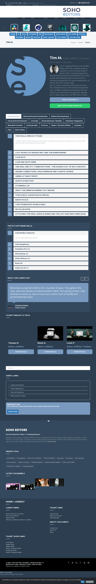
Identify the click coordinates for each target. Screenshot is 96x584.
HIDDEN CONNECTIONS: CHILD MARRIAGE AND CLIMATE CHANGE (44, 171)
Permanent (39, 18)
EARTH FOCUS (21, 200)
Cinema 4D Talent (68, 462)
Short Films (20, 130)
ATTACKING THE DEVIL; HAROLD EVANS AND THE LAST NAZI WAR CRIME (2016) (50, 214)
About (60, 18)
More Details (21, 352)
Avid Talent (9, 542)
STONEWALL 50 (22, 186)
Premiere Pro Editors (14, 466)
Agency (19, 501)
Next (92, 28)
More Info (90, 581)
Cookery (77, 125)
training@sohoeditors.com (48, 5)
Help (79, 18)
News (51, 532)
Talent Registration (17, 388)
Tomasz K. (13, 343)
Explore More (51, 441)
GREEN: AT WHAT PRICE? (26, 176)
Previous (4, 28)
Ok (83, 581)
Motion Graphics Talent (14, 552)
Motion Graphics (23, 462)
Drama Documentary (60, 116)
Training (51, 18)
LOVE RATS (20, 157)
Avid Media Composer (25, 233)
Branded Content (15, 125)
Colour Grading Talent (13, 548)
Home (19, 18)
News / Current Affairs (61, 125)
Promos (44, 125)
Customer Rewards (17, 385)
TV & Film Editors (49, 458)
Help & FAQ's (10, 518)
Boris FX (18, 263)
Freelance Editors (37, 462)
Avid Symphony (22, 244)
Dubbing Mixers (28, 466)
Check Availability (70, 100)
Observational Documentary (35, 116)
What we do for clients (18, 396)
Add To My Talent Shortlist (70, 106)
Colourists (60, 458)
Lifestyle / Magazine (74, 121)
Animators (69, 458)
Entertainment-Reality (52, 462)
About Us (53, 530)
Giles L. (52, 487)
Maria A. (41, 343)
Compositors (21, 458)
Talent (28, 18)
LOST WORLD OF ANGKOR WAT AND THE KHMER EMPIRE (40, 153)
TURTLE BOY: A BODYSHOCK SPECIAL (32, 195)
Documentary (13, 116)
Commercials (31, 125)
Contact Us (53, 528)
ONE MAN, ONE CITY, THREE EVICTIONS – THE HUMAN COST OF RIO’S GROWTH (50, 167)
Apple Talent (10, 544)
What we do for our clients (15, 514)
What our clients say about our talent (18, 520)
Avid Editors (11, 458)
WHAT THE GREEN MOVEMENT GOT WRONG (35, 190)
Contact (70, 18)
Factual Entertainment (17, 121)
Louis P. (71, 343)
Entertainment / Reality (52, 121)
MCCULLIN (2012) (22, 209)
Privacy (9, 566)
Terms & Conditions (17, 392)
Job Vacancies (54, 518)
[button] (86, 279)
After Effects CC (22, 258)
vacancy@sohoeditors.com (22, 5)
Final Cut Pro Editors (34, 458)
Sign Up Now (12, 411)
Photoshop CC (21, 254)
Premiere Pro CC (22, 249)
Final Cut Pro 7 (21, 268)
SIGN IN (87, 18)
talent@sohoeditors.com (35, 3)
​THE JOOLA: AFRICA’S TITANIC (28, 136)
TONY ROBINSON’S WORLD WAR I (30, 204)
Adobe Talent (10, 546)
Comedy (34, 121)
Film (9, 130)
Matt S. (37, 487)
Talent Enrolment (56, 516)
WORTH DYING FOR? (24, 181)
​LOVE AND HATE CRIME (25, 162)
